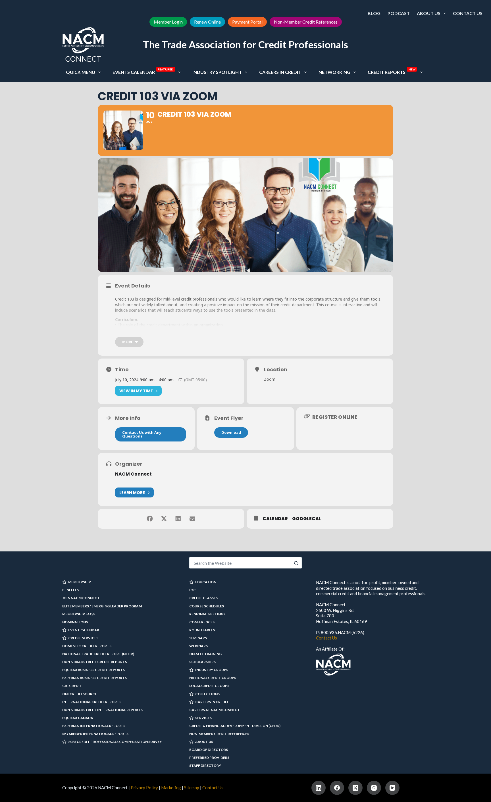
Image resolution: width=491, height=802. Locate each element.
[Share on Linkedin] (178, 519)
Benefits (70, 590)
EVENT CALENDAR (83, 630)
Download (231, 432)
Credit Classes (203, 598)
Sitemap (191, 787)
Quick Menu (80, 72)
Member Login (168, 21)
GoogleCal (306, 519)
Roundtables (202, 630)
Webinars (198, 646)
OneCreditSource (79, 694)
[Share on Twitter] (164, 519)
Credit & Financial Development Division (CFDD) (234, 726)
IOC (192, 590)
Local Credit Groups (209, 686)
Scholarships (202, 662)
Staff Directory (205, 765)
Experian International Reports (93, 726)
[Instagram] (374, 788)
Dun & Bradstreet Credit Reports (94, 662)
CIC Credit (72, 686)
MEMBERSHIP (79, 582)
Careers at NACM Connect (214, 710)
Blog (374, 13)
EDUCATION (205, 582)
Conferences (202, 622)
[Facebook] (337, 788)
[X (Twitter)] (355, 788)
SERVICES (203, 718)
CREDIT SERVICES (83, 638)
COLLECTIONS (207, 694)
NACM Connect (133, 474)
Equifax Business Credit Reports (93, 670)
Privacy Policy (144, 787)
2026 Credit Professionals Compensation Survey (115, 741)
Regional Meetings (207, 614)
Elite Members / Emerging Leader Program (102, 606)
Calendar (275, 519)
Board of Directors (208, 749)
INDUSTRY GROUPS (211, 670)
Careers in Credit (280, 72)
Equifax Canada (77, 718)
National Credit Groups (212, 678)
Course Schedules (206, 606)
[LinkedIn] (318, 788)
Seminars (198, 638)
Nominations (75, 622)
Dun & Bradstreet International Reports (102, 710)
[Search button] (296, 562)
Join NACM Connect (81, 598)
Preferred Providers (209, 757)
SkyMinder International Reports (95, 734)
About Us (428, 13)
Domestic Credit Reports (86, 646)
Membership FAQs (78, 614)
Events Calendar (143, 71)
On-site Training (205, 654)
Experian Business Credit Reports (94, 678)
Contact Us (467, 13)
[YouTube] (392, 788)
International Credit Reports (91, 702)
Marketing (171, 787)
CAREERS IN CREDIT (212, 702)
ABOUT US (204, 741)
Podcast (399, 13)
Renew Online (207, 21)
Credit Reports (391, 71)
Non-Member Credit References (306, 21)
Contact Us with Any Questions (141, 434)
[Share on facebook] (150, 519)
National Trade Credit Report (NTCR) (98, 654)
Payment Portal (247, 21)
